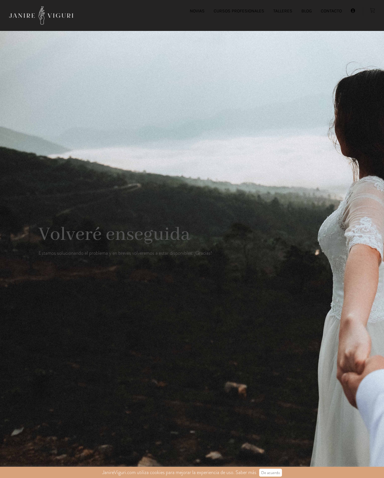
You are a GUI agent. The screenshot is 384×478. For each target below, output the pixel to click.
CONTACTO (331, 10)
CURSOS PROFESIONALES (239, 10)
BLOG (306, 10)
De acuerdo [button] (270, 472)
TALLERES (282, 10)
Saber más (246, 472)
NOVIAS (197, 10)
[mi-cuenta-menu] (353, 11)
